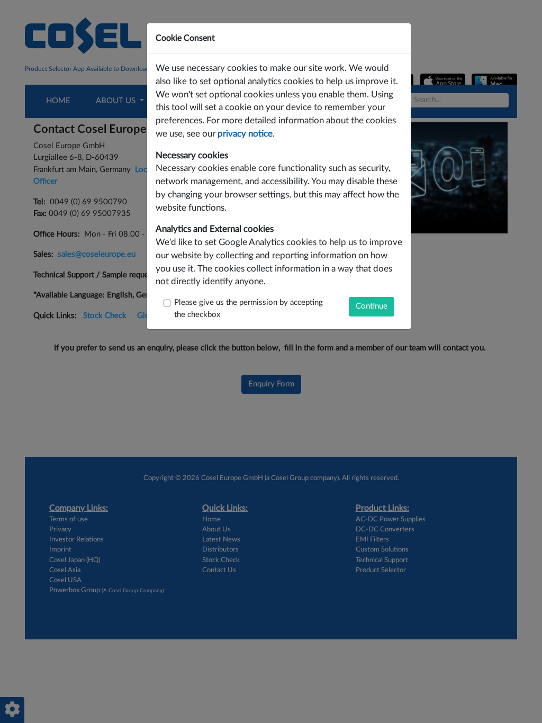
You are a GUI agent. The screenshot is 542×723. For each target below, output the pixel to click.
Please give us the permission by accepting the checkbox (248, 309)
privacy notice (245, 134)
